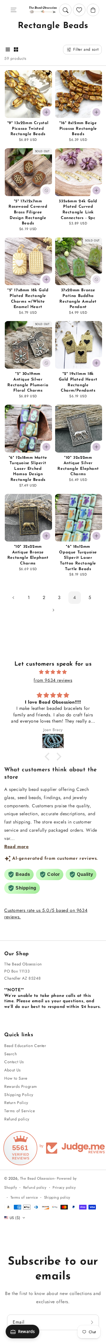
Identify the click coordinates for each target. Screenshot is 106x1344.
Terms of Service (19, 1111)
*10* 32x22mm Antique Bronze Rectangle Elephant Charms (28, 555)
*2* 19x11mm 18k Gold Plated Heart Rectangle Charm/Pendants (78, 382)
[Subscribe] (92, 1322)
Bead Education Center (25, 1045)
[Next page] (53, 610)
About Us (12, 1070)
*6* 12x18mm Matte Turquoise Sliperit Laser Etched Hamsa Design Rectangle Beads (28, 469)
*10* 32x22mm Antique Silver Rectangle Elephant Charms (78, 466)
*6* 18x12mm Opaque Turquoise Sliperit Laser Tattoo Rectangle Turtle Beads (78, 558)
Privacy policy (64, 1187)
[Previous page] (13, 597)
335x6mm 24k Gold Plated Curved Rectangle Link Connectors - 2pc (78, 209)
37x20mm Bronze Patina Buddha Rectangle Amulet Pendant (78, 298)
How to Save (15, 1078)
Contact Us (14, 1062)
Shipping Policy (18, 1094)
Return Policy (16, 1102)
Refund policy (16, 1119)
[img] (53, 672)
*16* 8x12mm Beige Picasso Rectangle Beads (78, 128)
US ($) (15, 1217)
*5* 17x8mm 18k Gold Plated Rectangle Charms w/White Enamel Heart (27, 298)
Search (10, 1054)
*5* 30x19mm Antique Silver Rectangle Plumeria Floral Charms (27, 382)
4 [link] (74, 597)
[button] (13, 10)
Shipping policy (57, 1197)
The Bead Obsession (37, 1178)
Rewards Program (20, 1086)
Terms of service (24, 1197)
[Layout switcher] (7, 49)
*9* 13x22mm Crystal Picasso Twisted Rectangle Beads (28, 128)
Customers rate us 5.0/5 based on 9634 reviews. (45, 913)
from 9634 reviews (53, 680)
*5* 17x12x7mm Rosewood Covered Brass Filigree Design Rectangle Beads (27, 212)
